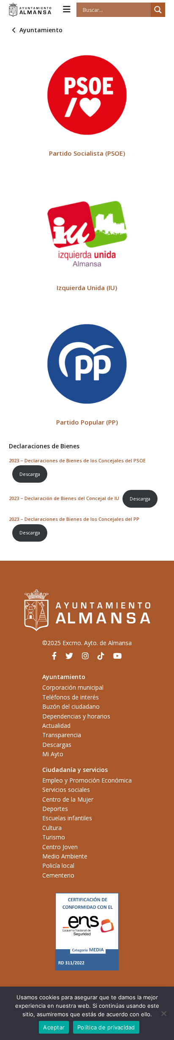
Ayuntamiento (41, 30)
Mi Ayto (52, 754)
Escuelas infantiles (67, 818)
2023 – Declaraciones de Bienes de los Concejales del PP (74, 519)
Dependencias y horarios (76, 716)
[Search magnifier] (158, 10)
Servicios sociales (66, 790)
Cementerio (58, 875)
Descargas (56, 745)
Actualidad (56, 725)
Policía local (58, 865)
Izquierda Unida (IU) (87, 287)
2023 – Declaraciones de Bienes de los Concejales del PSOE (77, 460)
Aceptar (54, 1027)
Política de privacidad (106, 1027)
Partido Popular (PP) (87, 422)
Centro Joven (60, 847)
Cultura (52, 828)
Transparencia (61, 735)
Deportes (55, 809)
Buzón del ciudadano (71, 706)
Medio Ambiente (64, 856)
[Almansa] (30, 10)
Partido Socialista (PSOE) (87, 153)
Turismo (53, 837)
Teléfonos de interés (70, 697)
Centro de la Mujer (67, 799)
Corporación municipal (72, 687)
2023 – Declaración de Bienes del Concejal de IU (64, 498)
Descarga (29, 474)
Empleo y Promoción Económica (87, 780)
